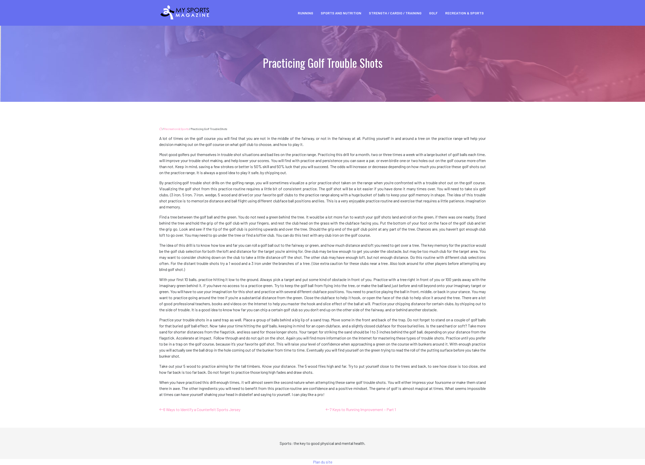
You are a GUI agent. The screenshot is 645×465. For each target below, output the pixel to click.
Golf (433, 13)
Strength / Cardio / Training (395, 13)
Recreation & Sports (464, 13)
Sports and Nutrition (341, 13)
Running (305, 13)
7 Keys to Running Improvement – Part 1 (363, 409)
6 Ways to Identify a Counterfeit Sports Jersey (201, 409)
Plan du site (322, 461)
